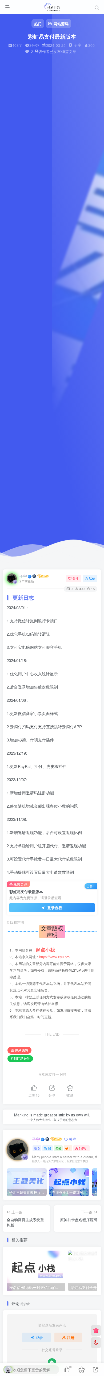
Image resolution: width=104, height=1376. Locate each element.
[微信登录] (52, 1362)
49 (49, 1148)
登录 (39, 1337)
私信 (92, 578)
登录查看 (54, 907)
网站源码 (21, 1050)
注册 (70, 1337)
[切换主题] (96, 1342)
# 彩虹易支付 (20, 1058)
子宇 (23, 576)
